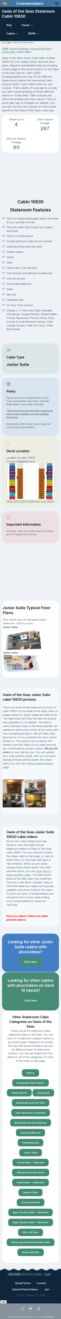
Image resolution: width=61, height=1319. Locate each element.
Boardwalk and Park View (30, 1102)
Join (46, 1289)
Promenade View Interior (30, 1083)
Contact (41, 1283)
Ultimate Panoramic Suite (31, 1172)
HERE (28, 756)
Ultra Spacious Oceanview (30, 1112)
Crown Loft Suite (30, 1202)
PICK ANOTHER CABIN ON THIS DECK (30, 501)
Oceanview (43, 1092)
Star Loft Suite (30, 1232)
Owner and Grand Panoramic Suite (30, 1242)
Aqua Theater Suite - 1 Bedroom (30, 1212)
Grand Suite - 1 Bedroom (30, 1162)
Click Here (30, 961)
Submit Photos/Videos (25, 1289)
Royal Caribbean (20, 48)
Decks (26, 25)
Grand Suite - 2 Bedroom (30, 1182)
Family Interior (19, 1092)
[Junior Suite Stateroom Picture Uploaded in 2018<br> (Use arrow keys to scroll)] (13, 786)
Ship (9, 25)
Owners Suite (30, 1192)
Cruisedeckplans (29, 3)
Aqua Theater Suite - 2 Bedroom (30, 1222)
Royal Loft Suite (30, 1252)
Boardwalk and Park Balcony (30, 1122)
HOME (5, 48)
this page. (39, 1060)
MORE (32, 33)
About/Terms (23, 1283)
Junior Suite (8, 52)
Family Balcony (30, 1142)
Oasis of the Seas (41, 48)
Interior (30, 1073)
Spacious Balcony (30, 1132)
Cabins (10, 33)
